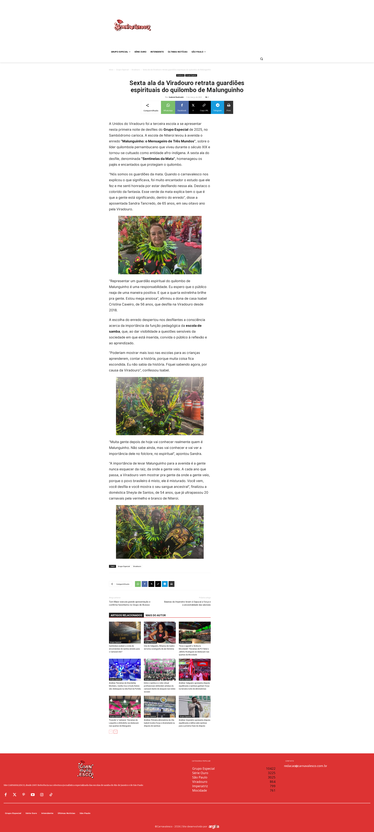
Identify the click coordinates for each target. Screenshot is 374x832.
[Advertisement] (210, 22)
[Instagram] (42, 795)
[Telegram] (165, 584)
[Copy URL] (158, 584)
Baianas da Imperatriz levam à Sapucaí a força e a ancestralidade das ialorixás (187, 603)
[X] (151, 584)
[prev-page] (111, 732)
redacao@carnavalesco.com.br (305, 766)
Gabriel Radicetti (176, 97)
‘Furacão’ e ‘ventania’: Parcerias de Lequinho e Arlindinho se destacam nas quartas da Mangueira (124, 723)
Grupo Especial (122, 69)
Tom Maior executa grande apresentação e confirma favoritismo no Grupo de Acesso (129, 603)
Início (111, 69)
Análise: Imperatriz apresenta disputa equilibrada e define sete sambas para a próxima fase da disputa (194, 723)
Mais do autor (156, 615)
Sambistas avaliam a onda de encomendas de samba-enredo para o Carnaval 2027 (124, 649)
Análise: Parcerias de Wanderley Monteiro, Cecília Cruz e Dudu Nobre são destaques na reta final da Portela (125, 686)
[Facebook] (145, 584)
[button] (261, 58)
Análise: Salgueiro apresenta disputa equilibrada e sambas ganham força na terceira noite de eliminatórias (194, 686)
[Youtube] (33, 795)
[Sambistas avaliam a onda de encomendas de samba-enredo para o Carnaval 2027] (125, 633)
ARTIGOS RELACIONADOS (126, 615)
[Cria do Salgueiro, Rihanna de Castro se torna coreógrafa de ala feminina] (160, 633)
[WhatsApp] (138, 584)
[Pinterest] (24, 795)
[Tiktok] (51, 795)
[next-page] (115, 732)
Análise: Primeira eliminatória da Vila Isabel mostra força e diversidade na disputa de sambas (159, 723)
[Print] (171, 584)
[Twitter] (15, 795)
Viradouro (135, 69)
